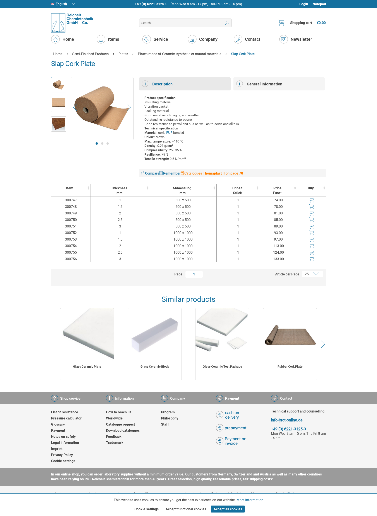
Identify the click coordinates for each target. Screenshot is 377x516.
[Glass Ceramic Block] (155, 335)
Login (303, 4)
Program (168, 412)
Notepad (319, 4)
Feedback (114, 437)
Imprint (56, 449)
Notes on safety (63, 437)
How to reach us (118, 412)
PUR (169, 133)
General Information (264, 84)
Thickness (119, 190)
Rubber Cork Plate (290, 366)
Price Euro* (277, 190)
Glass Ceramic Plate (87, 366)
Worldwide (114, 418)
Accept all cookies (228, 509)
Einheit (237, 190)
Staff (165, 424)
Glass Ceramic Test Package (222, 366)
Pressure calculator (66, 418)
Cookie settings (63, 461)
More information (249, 500)
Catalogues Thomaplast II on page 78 (213, 173)
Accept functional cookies (186, 509)
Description (162, 84)
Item (69, 188)
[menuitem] (305, 4)
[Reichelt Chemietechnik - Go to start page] (72, 23)
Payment (58, 430)
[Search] (227, 23)
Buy (311, 188)
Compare (151, 173)
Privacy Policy (62, 455)
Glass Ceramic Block (155, 366)
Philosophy (169, 418)
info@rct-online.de (287, 420)
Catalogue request (120, 424)
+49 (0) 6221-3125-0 (151, 4)
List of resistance (64, 412)
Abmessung (182, 190)
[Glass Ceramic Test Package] (222, 335)
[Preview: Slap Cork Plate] (58, 84)
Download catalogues (123, 430)
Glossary (58, 424)
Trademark (114, 443)
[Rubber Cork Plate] (290, 335)
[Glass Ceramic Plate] (87, 335)
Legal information (65, 443)
